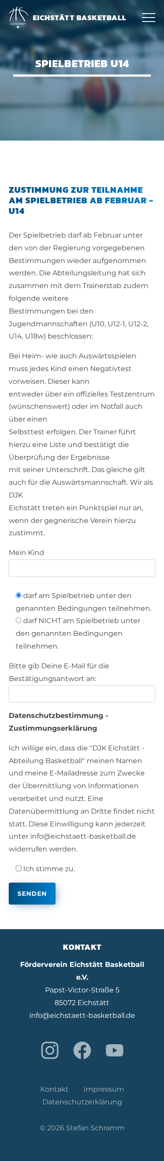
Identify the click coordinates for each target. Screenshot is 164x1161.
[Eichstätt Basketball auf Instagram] (50, 1050)
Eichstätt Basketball (79, 17)
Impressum (104, 1089)
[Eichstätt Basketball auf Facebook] (82, 1050)
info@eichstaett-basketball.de (82, 1015)
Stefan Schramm (95, 1128)
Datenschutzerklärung (82, 1102)
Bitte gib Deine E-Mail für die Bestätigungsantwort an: (59, 672)
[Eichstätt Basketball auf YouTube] (114, 1050)
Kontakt (54, 1089)
